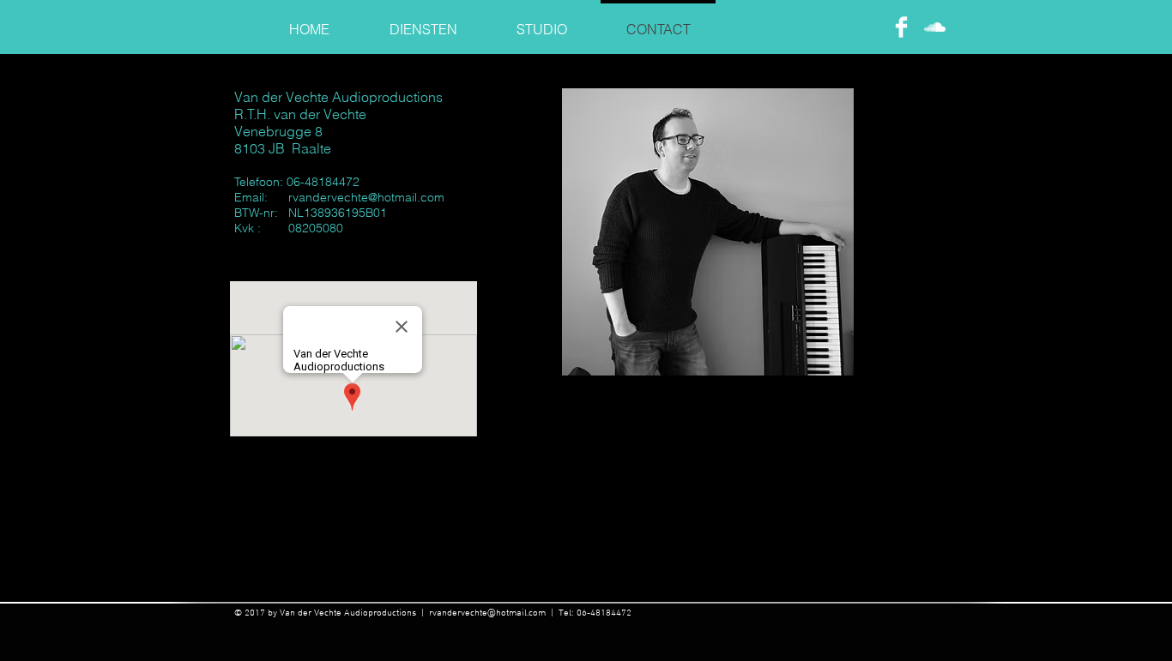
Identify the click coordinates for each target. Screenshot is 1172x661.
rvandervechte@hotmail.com (366, 197)
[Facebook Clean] (901, 27)
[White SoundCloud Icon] (934, 27)
